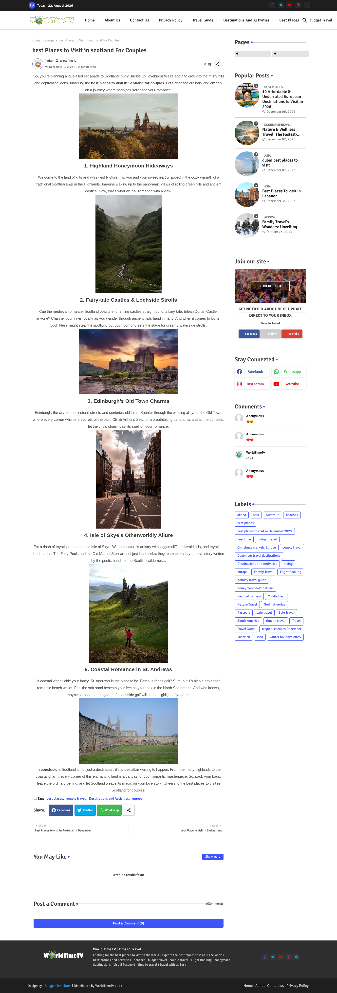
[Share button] (129, 810)
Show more (213, 857)
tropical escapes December (281, 629)
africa (241, 515)
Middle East (276, 596)
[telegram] (296, 957)
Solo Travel (286, 612)
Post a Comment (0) (128, 923)
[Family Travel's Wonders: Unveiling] (247, 225)
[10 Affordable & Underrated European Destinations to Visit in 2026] (247, 95)
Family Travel (263, 572)
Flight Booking (290, 572)
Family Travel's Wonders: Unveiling (279, 224)
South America (248, 621)
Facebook (64, 810)
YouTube (293, 334)
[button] (305, 20)
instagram (255, 384)
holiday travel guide (251, 580)
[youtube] (289, 5)
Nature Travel (247, 604)
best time (244, 539)
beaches (292, 515)
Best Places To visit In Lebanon (281, 194)
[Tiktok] (307, 5)
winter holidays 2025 (285, 637)
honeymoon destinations (255, 588)
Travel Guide (202, 20)
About (260, 985)
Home (90, 20)
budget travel (267, 539)
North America (274, 604)
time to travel (275, 621)
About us (112, 20)
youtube (292, 384)
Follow (272, 334)
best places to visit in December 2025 (264, 531)
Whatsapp (112, 810)
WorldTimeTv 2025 (108, 986)
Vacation (243, 637)
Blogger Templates (58, 986)
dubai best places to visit (280, 163)
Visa (260, 637)
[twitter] (281, 5)
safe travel (264, 612)
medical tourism (249, 596)
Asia (256, 515)
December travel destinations (258, 555)
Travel (296, 621)
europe (50, 40)
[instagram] (298, 5)
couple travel (76, 798)
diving (288, 564)
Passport (243, 612)
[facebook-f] (272, 5)
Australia (272, 515)
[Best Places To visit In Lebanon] (247, 194)
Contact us (139, 20)
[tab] (90, 20)
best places (289, 20)
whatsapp (292, 371)
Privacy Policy (171, 20)
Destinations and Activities (246, 20)
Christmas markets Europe (256, 547)
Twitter (88, 810)
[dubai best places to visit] (247, 163)
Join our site (271, 286)
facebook (255, 371)
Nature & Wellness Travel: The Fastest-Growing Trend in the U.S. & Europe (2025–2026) (281, 132)
